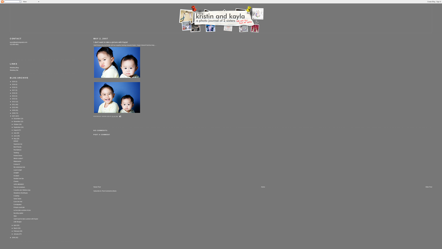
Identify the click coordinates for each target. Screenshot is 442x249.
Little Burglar (18, 222)
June (15, 136)
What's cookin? (18, 158)
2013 (14, 99)
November (17, 121)
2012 (14, 101)
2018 (14, 87)
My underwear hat (19, 167)
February (17, 231)
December (17, 118)
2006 (14, 237)
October (16, 124)
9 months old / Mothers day (22, 190)
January (16, 234)
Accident (16, 176)
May (15, 138)
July (15, 133)
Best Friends (17, 147)
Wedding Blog (14, 67)
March (16, 228)
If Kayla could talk (19, 207)
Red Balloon (17, 150)
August (16, 130)
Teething (16, 153)
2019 (14, 84)
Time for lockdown (19, 187)
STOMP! (16, 173)
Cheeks (16, 181)
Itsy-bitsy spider (18, 213)
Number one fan (19, 178)
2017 (14, 90)
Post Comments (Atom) (109, 191)
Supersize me (18, 144)
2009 (14, 110)
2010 (14, 107)
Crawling (16, 196)
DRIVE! (16, 141)
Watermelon (17, 161)
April (15, 225)
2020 (14, 81)
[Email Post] (120, 116)
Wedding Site (14, 70)
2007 (14, 116)
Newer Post (97, 187)
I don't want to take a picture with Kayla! (26, 219)
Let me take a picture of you (22, 210)
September (17, 127)
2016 (14, 93)
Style (15, 216)
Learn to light (18, 170)
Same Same (17, 199)
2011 (14, 104)
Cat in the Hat (18, 201)
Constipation (18, 204)
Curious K (17, 164)
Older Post (429, 187)
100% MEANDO (19, 184)
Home (263, 187)
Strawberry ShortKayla (21, 193)
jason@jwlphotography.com (18, 42)
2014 (14, 96)
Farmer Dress (18, 155)
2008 (14, 113)
